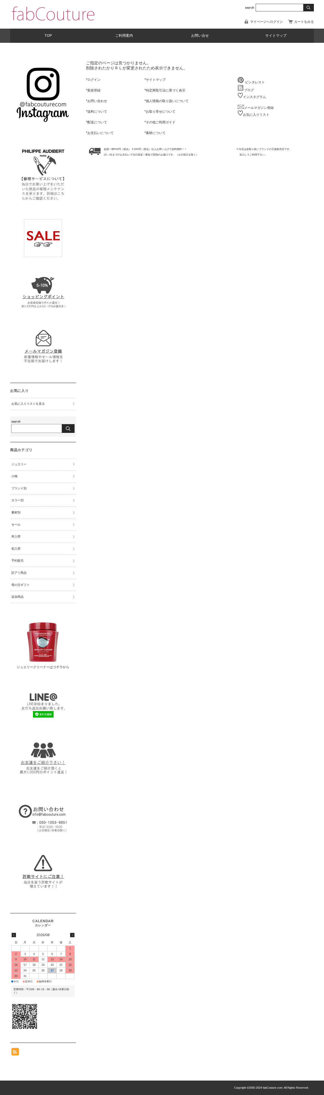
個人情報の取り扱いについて (167, 101)
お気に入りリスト (256, 115)
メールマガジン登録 (259, 108)
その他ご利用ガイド (160, 122)
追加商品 (17, 597)
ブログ (249, 90)
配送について (97, 122)
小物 (14, 476)
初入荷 (16, 548)
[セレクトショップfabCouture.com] (53, 22)
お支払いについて (100, 133)
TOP (48, 35)
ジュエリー (19, 464)
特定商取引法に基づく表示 (165, 90)
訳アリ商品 (19, 572)
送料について (97, 111)
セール (16, 524)
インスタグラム (254, 97)
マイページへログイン (266, 22)
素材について (156, 133)
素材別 (16, 512)
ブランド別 (19, 488)
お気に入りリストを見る (28, 404)
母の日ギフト (20, 585)
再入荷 (16, 536)
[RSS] (15, 1053)
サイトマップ (276, 35)
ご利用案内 (124, 35)
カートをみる (304, 22)
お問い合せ (200, 35)
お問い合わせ (97, 101)
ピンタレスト (254, 82)
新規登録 (93, 90)
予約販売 (17, 560)
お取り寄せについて (160, 111)
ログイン (93, 80)
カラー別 (17, 500)
